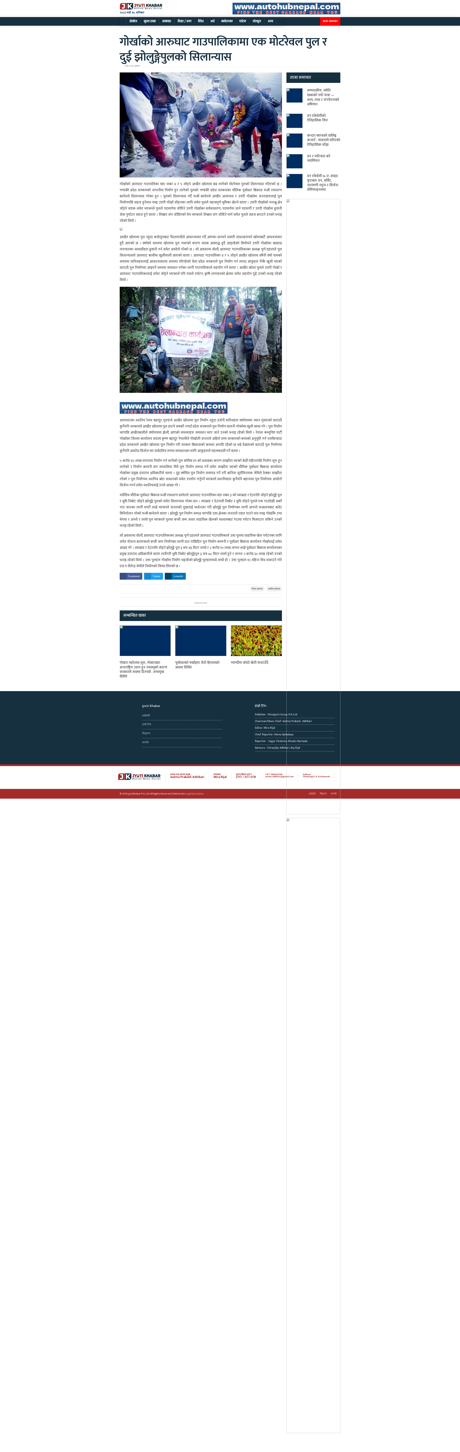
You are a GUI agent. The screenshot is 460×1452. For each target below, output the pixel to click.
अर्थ (212, 21)
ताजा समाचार (330, 21)
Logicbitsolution (195, 794)
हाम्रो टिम (146, 724)
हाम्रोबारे (146, 715)
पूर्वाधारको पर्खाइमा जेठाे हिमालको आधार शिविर (197, 665)
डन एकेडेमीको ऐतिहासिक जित (317, 118)
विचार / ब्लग (184, 21)
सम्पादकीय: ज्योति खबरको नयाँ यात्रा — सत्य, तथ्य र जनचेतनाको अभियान (323, 97)
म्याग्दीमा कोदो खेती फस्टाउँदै (249, 663)
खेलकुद (257, 21)
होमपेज (133, 21)
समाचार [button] (166, 21)
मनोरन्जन (227, 21)
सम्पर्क (145, 742)
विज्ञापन (146, 733)
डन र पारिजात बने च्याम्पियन (318, 158)
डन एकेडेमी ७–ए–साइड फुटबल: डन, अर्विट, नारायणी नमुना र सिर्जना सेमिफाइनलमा (322, 183)
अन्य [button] (270, 21)
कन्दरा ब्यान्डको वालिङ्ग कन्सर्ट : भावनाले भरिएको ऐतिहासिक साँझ (323, 140)
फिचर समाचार (257, 589)
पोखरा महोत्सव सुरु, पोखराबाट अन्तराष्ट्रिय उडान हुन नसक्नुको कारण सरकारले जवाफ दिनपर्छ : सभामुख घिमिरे (143, 670)
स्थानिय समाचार (274, 589)
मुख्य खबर (150, 21)
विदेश (201, 21)
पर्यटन (242, 21)
